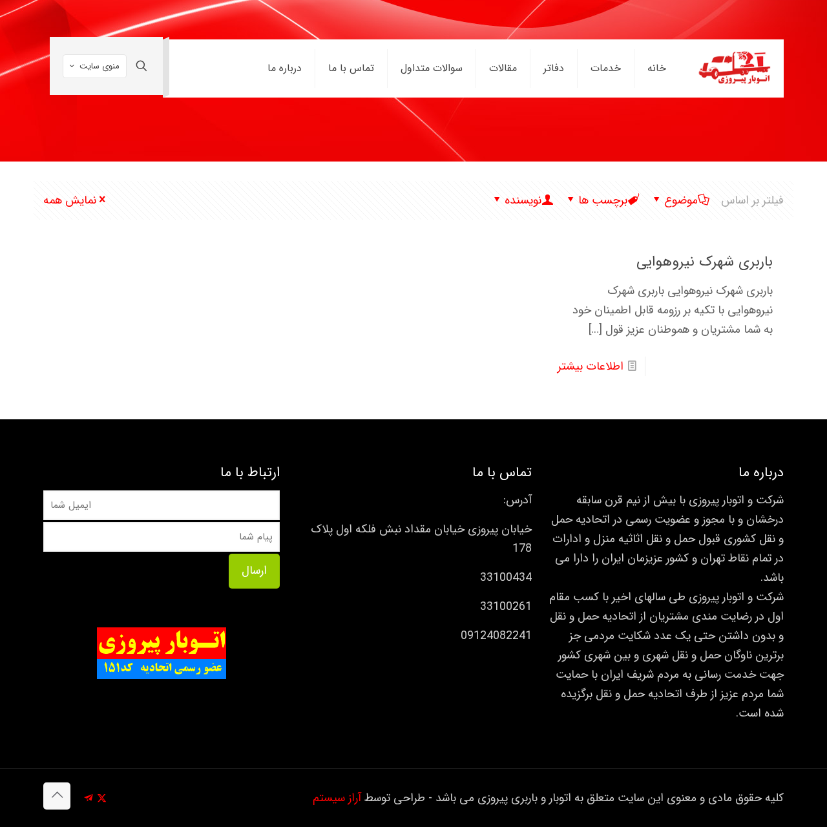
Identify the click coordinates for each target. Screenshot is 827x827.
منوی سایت (99, 66)
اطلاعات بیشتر (590, 366)
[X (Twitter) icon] (102, 798)
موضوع (681, 200)
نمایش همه (69, 200)
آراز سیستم (337, 798)
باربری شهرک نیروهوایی (704, 262)
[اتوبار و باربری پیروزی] (734, 68)
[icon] (88, 798)
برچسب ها (602, 200)
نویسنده (523, 200)
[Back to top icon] (56, 796)
